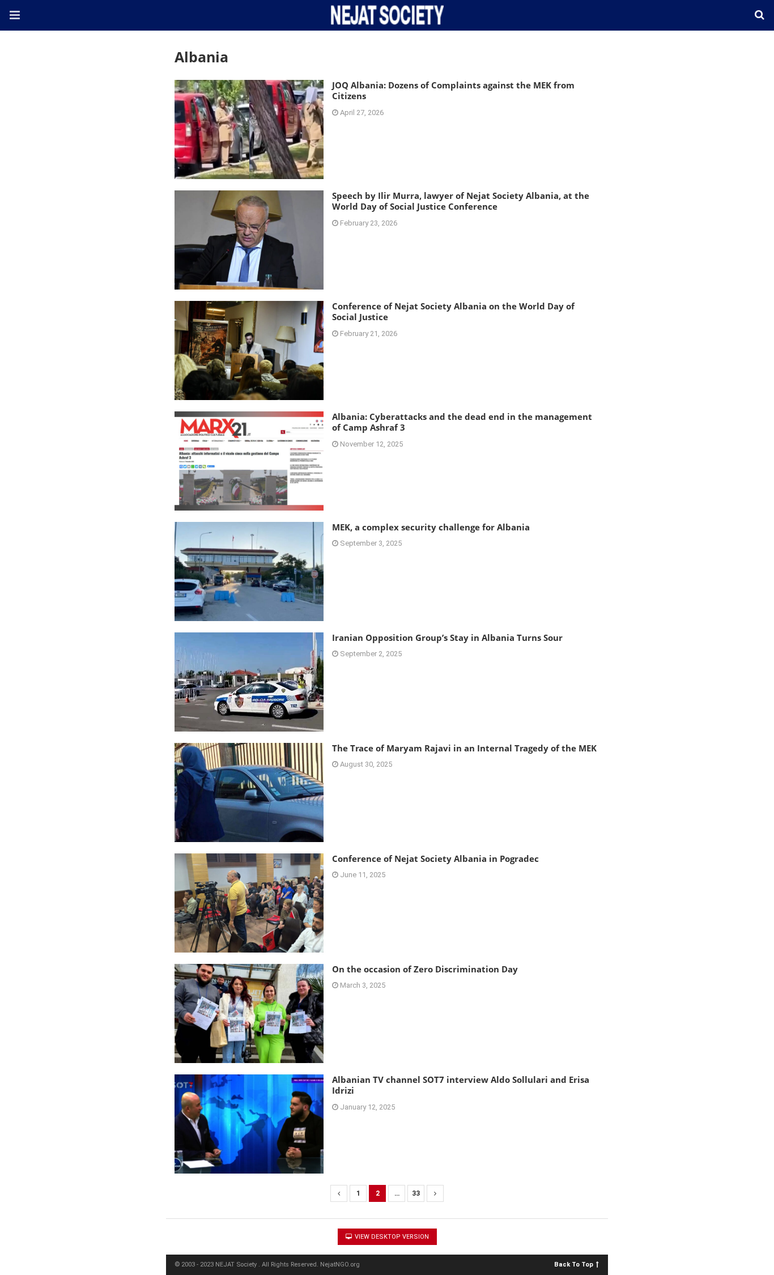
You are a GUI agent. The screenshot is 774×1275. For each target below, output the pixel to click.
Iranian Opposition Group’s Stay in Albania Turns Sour (447, 637)
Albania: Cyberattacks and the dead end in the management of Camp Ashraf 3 (462, 422)
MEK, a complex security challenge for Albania (431, 527)
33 (416, 1193)
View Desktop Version (391, 1236)
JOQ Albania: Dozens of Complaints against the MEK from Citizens (453, 90)
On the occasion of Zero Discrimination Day (425, 969)
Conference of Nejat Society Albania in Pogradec (435, 858)
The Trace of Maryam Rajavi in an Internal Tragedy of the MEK (464, 748)
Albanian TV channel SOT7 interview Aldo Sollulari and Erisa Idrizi (460, 1085)
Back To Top (573, 1264)
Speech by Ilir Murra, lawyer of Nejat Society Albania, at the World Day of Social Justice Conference (460, 201)
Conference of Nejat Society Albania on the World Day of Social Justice (453, 311)
